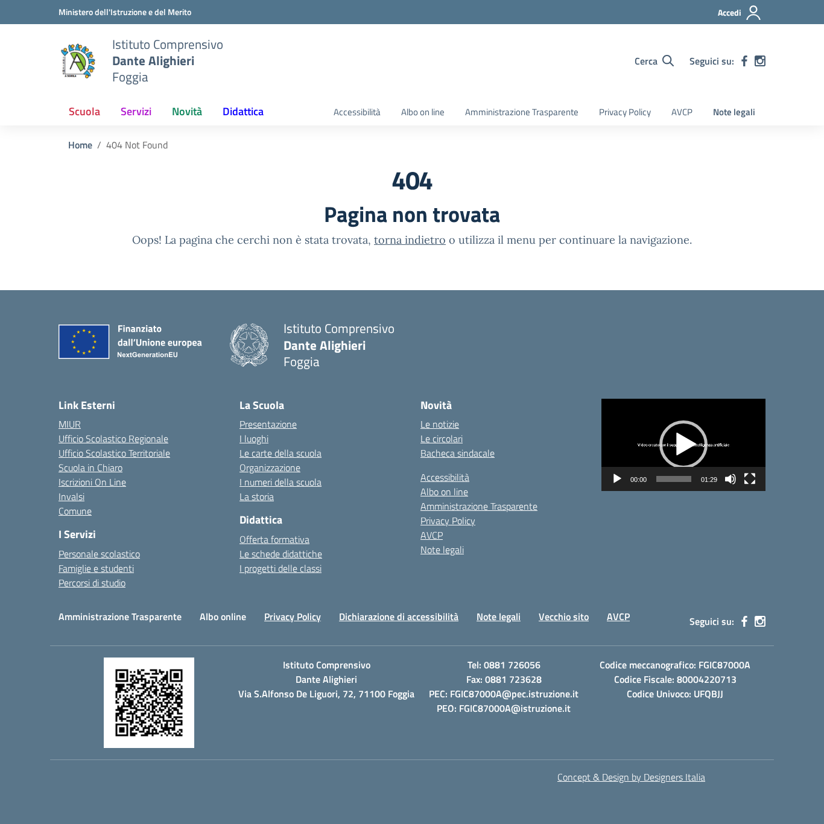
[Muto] (730, 479)
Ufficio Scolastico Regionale (113, 438)
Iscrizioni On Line (92, 482)
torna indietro (410, 240)
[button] (683, 444)
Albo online (223, 616)
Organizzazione (269, 467)
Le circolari (441, 438)
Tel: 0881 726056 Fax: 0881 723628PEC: (485, 679)
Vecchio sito (564, 616)
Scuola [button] (84, 111)
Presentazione (268, 424)
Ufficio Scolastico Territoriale (114, 453)
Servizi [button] (136, 111)
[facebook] (744, 60)
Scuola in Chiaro (90, 467)
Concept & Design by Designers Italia (631, 777)
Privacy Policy (625, 112)
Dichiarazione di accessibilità (398, 616)
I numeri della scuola (280, 482)
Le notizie (439, 424)
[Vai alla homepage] (78, 61)
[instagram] (760, 60)
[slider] (673, 479)
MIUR (70, 424)
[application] (683, 445)
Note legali (734, 112)
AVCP (681, 112)
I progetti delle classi (280, 568)
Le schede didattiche (280, 554)
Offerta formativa (274, 539)
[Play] (617, 479)
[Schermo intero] (750, 479)
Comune (75, 511)
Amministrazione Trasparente (521, 112)
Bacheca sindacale (457, 453)
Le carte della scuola (280, 453)
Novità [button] (187, 111)
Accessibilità (357, 112)
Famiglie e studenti (96, 568)
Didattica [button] (243, 111)
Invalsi (71, 496)
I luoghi (253, 438)
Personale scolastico (99, 554)
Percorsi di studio (92, 582)
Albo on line (423, 112)
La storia (256, 496)
